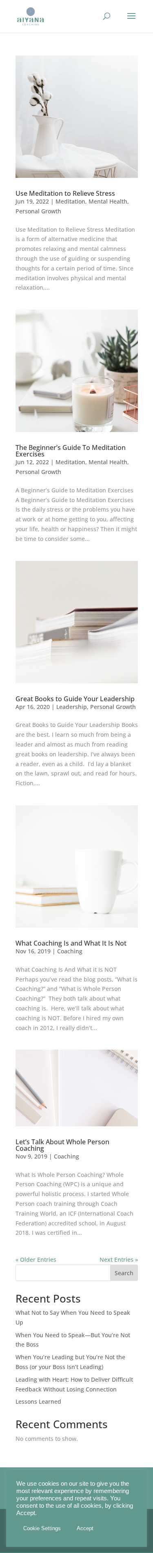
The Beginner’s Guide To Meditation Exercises (71, 451)
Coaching (69, 951)
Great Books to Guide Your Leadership (75, 698)
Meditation (70, 201)
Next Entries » (119, 1259)
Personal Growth (38, 211)
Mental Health (108, 201)
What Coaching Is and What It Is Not (71, 943)
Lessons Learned (38, 1401)
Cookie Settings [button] (42, 1528)
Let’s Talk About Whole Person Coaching (62, 1145)
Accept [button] (85, 1528)
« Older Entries (36, 1259)
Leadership (71, 707)
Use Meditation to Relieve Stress (65, 193)
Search (124, 1273)
